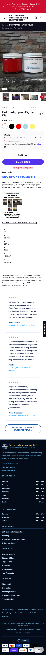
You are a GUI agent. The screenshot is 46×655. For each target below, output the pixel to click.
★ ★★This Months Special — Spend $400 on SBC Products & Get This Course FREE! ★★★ (23, 6)
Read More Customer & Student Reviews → (23, 429)
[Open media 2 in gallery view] (16, 97)
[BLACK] (11, 126)
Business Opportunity (11, 595)
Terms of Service (20, 613)
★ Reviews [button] (44, 329)
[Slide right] (42, 6)
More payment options (23, 168)
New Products (8, 573)
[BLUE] (25, 126)
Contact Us (6, 588)
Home (4, 25)
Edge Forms (7, 562)
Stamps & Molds (8, 558)
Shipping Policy (23, 609)
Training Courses (9, 592)
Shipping (7, 141)
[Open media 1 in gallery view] (6, 97)
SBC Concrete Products (12, 532)
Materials (6, 565)
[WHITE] (5, 126)
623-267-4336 (8, 467)
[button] (36, 17)
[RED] (18, 126)
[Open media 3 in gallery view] (25, 97)
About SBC (6, 584)
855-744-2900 (8, 470)
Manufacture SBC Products (13, 539)
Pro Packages (7, 569)
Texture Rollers (8, 554)
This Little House (9, 543)
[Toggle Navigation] (5, 17)
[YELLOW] (32, 126)
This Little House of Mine (26, 629)
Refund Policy (36, 609)
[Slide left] (3, 6)
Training (5, 536)
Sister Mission (8, 599)
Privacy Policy (6, 613)
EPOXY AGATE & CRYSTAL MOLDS (21, 25)
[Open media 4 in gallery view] (34, 97)
